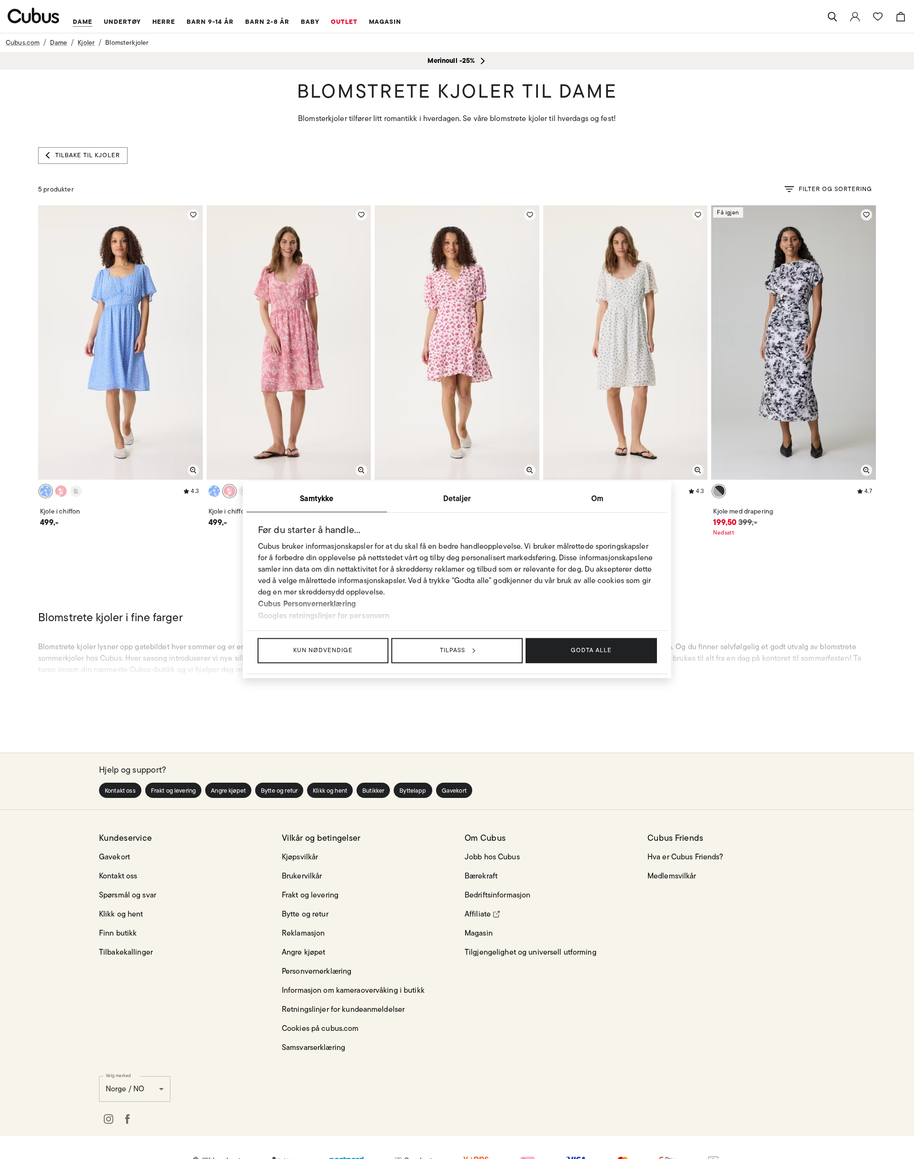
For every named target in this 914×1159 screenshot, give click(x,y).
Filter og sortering (835, 188)
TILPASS (452, 650)
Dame (58, 42)
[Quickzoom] (193, 470)
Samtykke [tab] (316, 498)
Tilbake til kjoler (87, 155)
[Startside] (34, 15)
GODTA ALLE (591, 650)
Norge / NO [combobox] (125, 1088)
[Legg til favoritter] (193, 214)
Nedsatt (723, 532)
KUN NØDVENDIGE (323, 650)
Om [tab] (597, 498)
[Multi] (45, 491)
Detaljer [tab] (457, 498)
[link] (855, 16)
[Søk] (832, 16)
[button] (120, 790)
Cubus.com (23, 42)
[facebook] (127, 1119)
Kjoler (86, 42)
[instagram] (108, 1119)
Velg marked (118, 1075)
